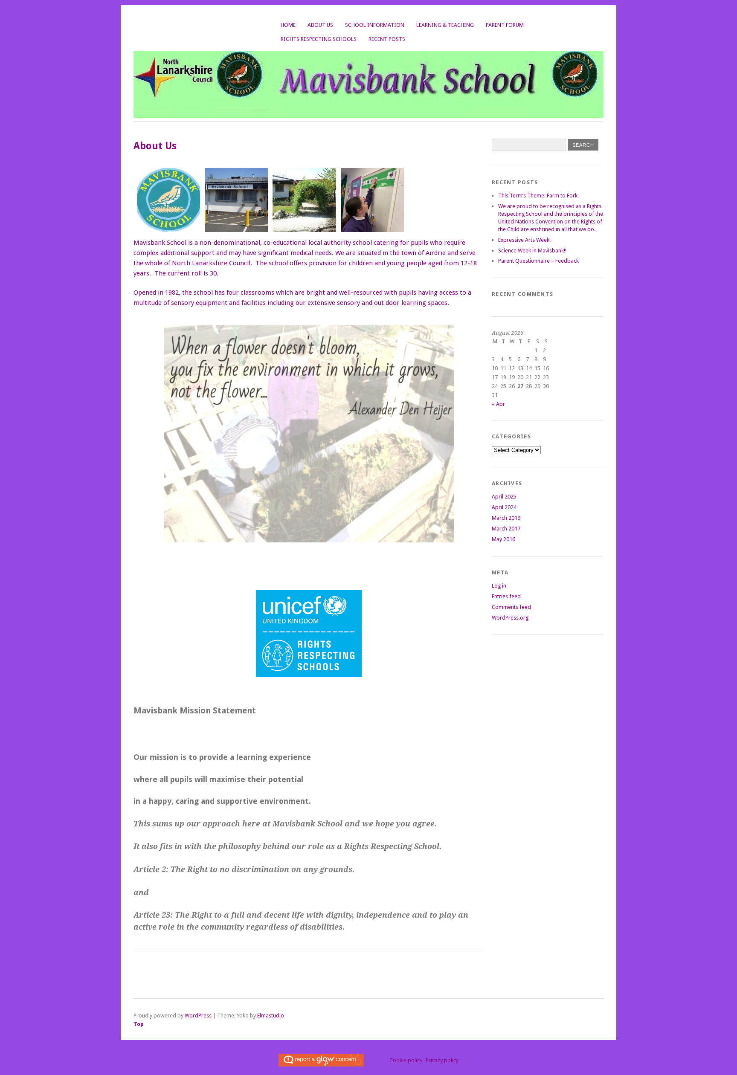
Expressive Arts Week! (524, 240)
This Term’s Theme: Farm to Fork (537, 195)
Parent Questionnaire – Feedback (538, 261)
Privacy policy (442, 1060)
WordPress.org (510, 617)
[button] (166, 200)
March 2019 (506, 518)
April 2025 (504, 496)
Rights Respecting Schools (319, 39)
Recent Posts (386, 39)
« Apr (498, 404)
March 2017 (506, 528)
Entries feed (506, 596)
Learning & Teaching (445, 25)
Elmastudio (270, 1015)
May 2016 (503, 539)
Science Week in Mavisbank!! (532, 250)
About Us (320, 25)
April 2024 (504, 507)
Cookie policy (405, 1060)
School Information (374, 25)
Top (138, 1024)
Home (288, 25)
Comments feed (511, 607)
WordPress (198, 1015)
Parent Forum (505, 25)
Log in (499, 585)
